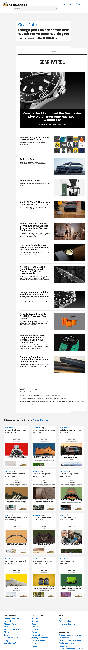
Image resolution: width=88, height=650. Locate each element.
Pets (34, 643)
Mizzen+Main (10, 624)
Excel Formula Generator (70, 640)
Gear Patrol (29, 24)
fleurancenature (11, 629)
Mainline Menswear (12, 618)
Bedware (36, 624)
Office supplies (38, 640)
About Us (80, 4)
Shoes (34, 646)
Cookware (36, 626)
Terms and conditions (68, 624)
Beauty (35, 621)
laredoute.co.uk (11, 637)
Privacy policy (65, 621)
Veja (6, 626)
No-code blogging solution (71, 648)
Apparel (35, 618)
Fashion (35, 629)
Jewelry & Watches (40, 637)
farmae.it (8, 635)
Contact (62, 618)
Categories (67, 4)
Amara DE (8, 621)
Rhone (7, 632)
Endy (6, 640)
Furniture (36, 632)
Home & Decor (38, 635)
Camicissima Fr (10, 643)
